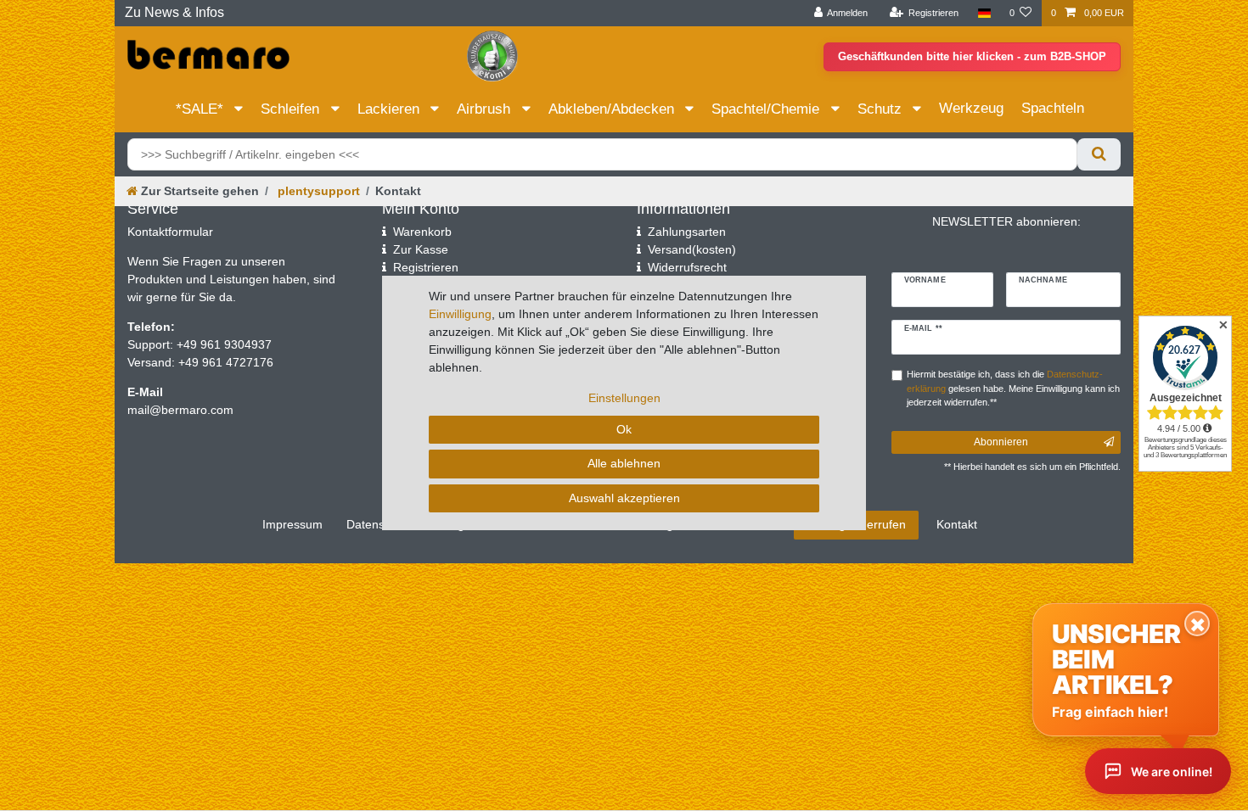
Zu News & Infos (174, 12)
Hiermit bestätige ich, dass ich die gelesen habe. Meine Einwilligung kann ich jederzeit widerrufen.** (1013, 388)
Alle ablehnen (624, 463)
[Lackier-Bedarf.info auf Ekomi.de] (492, 55)
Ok (624, 429)
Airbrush (485, 109)
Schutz (881, 109)
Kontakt (956, 524)
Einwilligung (460, 314)
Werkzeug (971, 108)
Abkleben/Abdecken (613, 109)
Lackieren (390, 109)
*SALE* (202, 109)
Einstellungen (624, 398)
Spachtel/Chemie (767, 109)
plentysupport (317, 191)
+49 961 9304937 (222, 344)
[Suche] (1099, 154)
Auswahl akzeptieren (624, 498)
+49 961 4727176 (225, 362)
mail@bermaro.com (180, 410)
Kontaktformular (170, 231)
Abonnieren (1001, 442)
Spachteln (1052, 108)
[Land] (983, 13)
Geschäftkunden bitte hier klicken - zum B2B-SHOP (972, 56)
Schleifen (292, 109)
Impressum (292, 524)
